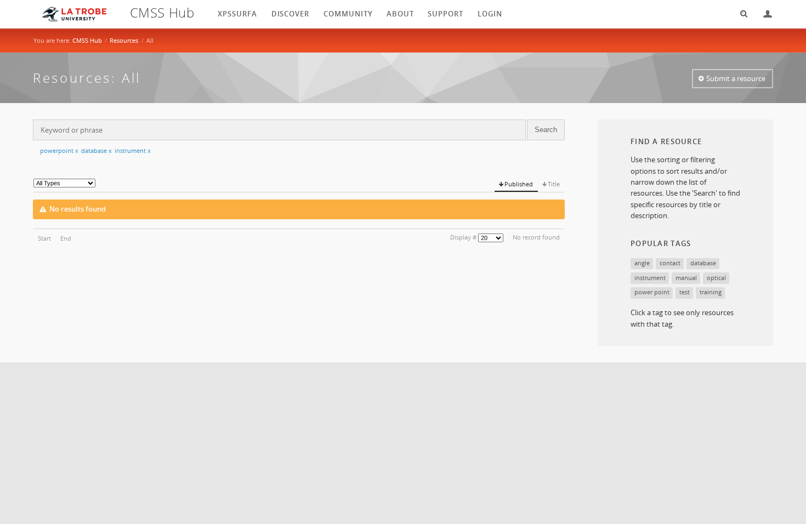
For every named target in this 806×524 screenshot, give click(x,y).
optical (716, 278)
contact (670, 263)
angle (642, 263)
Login (763, 14)
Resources (124, 40)
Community (348, 14)
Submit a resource (735, 78)
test (684, 292)
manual (686, 278)
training (711, 292)
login (490, 14)
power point (651, 292)
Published (518, 184)
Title (554, 184)
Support (445, 14)
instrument (133, 150)
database (96, 150)
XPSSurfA (237, 14)
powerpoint (59, 150)
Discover (290, 14)
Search (740, 14)
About (400, 14)
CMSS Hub (87, 40)
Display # (463, 237)
